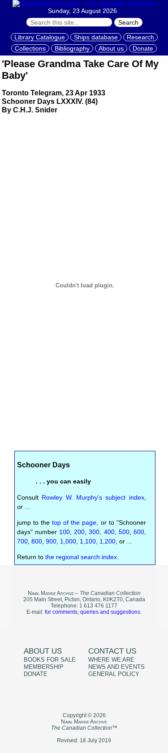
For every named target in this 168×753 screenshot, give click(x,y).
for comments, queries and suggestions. (93, 612)
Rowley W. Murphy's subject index (93, 497)
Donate (143, 48)
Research (140, 37)
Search (128, 22)
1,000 (68, 541)
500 (124, 531)
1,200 (107, 541)
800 (36, 541)
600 (139, 531)
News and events (116, 667)
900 (51, 541)
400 (109, 531)
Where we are (111, 660)
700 (22, 541)
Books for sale (50, 660)
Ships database (96, 37)
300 (94, 531)
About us (111, 48)
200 (79, 531)
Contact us (112, 651)
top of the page (74, 522)
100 (64, 531)
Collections (30, 48)
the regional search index (81, 556)
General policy (113, 674)
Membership (44, 667)
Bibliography (72, 48)
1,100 (88, 541)
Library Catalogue (39, 37)
